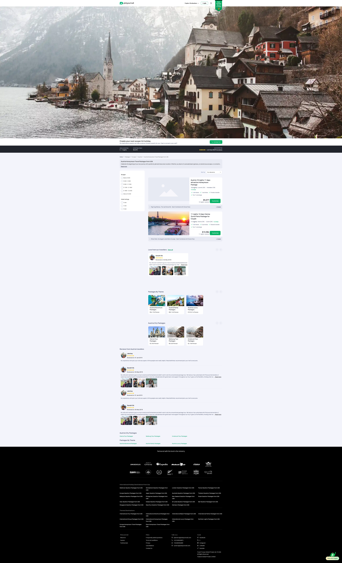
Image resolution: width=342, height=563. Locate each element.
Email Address (177, 251)
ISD (174, 243)
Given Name (176, 236)
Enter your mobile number (190, 244)
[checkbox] (172, 257)
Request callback (186, 273)
